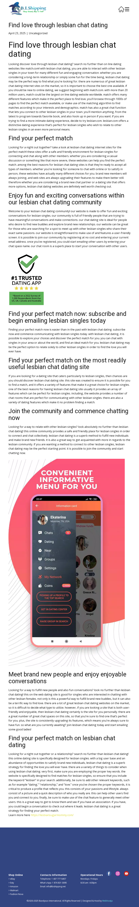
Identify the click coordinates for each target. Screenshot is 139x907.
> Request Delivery (49, 849)
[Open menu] (127, 9)
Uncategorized (38, 33)
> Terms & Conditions (18, 860)
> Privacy (12, 849)
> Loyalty (85, 837)
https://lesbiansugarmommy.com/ (52, 815)
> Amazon (13, 886)
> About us (13, 845)
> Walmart (13, 890)
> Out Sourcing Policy (18, 857)
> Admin (12, 837)
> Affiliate (85, 841)
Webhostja (107, 900)
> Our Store (45, 857)
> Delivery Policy (16, 853)
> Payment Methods (49, 853)
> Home (12, 841)
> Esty (11, 882)
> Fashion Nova (15, 894)
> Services (44, 845)
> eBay (11, 878)
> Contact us (46, 841)
